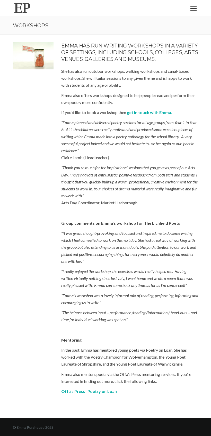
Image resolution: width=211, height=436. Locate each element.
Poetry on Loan (102, 391)
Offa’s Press (73, 391)
